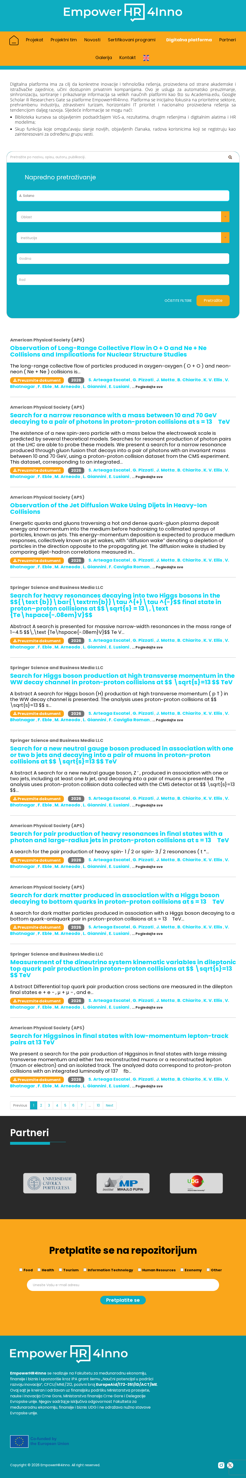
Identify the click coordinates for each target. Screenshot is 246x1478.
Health (48, 1270)
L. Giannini (95, 386)
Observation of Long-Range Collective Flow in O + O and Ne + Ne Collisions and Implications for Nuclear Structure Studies (108, 351)
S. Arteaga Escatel (109, 380)
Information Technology (110, 1270)
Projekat (34, 40)
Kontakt (127, 58)
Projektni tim (64, 40)
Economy (193, 1270)
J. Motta (166, 380)
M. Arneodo (68, 386)
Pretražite (213, 300)
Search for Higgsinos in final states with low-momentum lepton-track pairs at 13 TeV (119, 1039)
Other (216, 1270)
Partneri (227, 40)
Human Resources (159, 1270)
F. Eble (45, 386)
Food (28, 1270)
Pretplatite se (123, 1300)
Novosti (92, 40)
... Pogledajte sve (147, 386)
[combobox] (123, 216)
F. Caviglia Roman (130, 567)
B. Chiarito (189, 380)
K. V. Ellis (213, 380)
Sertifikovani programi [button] (132, 40)
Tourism (71, 1270)
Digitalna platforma (189, 40)
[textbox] (123, 217)
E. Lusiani (119, 386)
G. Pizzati (143, 380)
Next (109, 1105)
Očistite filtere (178, 300)
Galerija (103, 58)
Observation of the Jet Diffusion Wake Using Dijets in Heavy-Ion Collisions (108, 508)
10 (98, 1105)
